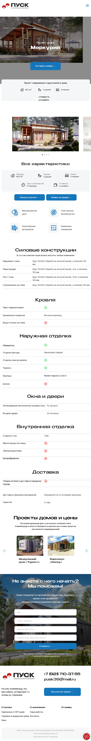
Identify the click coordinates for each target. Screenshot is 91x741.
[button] (45, 66)
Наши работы (36, 712)
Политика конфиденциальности (45, 733)
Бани (3, 720)
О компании (37, 707)
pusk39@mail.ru (60, 679)
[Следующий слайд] (86, 134)
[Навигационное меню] (87, 5)
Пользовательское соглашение (45, 737)
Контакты (34, 716)
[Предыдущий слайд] (4, 550)
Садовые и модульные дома (15, 716)
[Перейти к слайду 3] (46, 154)
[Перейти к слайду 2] (44, 154)
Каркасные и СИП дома (12, 712)
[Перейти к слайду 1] (42, 154)
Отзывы (66, 707)
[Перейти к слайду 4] (48, 154)
